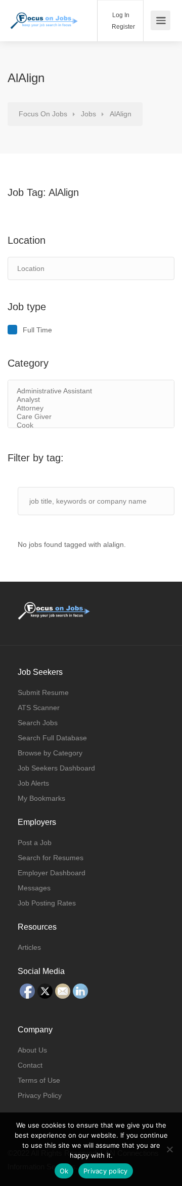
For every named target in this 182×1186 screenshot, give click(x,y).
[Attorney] (91, 408)
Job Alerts (33, 783)
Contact (30, 1065)
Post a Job (35, 843)
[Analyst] (91, 399)
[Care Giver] (91, 416)
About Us (32, 1050)
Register (122, 26)
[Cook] (91, 425)
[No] (169, 1149)
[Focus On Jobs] (44, 14)
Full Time (37, 330)
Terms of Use (39, 1080)
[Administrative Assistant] (91, 391)
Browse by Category (50, 753)
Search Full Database (52, 738)
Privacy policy (105, 1171)
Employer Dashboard (51, 873)
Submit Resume (43, 692)
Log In (120, 15)
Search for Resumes (50, 858)
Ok (64, 1171)
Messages (34, 888)
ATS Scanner (39, 708)
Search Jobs (38, 723)
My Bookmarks (41, 798)
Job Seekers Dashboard (56, 768)
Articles (29, 947)
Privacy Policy (40, 1095)
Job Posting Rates (47, 903)
